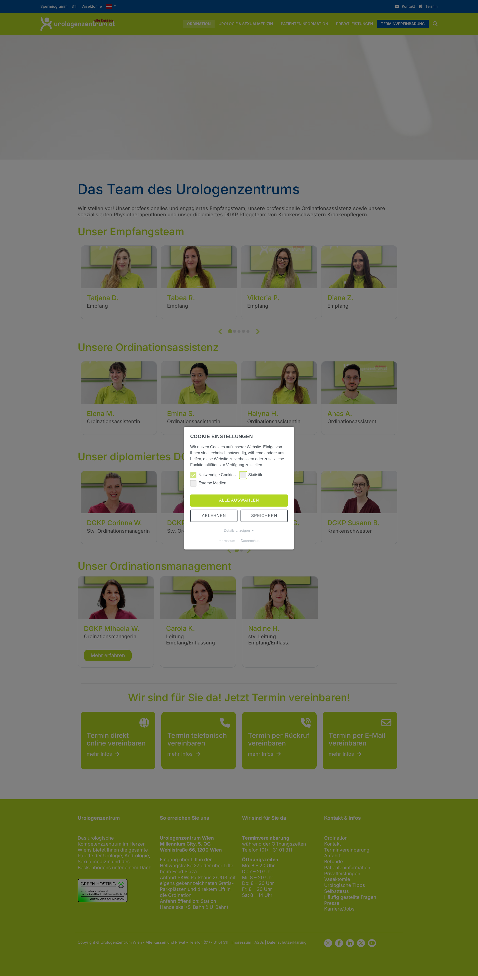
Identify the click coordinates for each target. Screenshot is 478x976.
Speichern (264, 516)
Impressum (226, 541)
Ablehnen (214, 516)
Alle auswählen (239, 500)
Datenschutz (250, 541)
